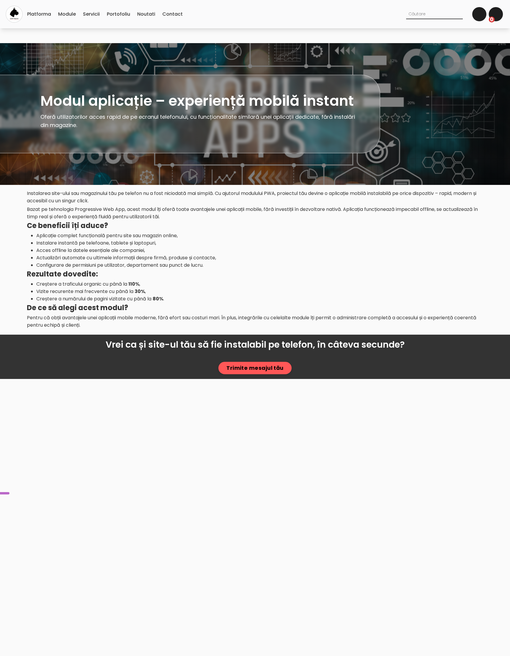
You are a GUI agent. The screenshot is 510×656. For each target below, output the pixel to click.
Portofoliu (118, 14)
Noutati (146, 14)
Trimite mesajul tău (255, 368)
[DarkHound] (14, 14)
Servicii (91, 14)
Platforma (39, 14)
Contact (172, 14)
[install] (4, 493)
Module (67, 14)
